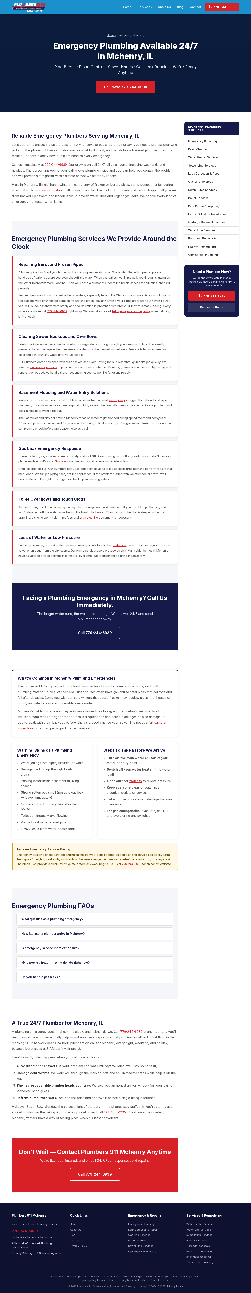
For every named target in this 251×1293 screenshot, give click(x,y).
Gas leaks (61, 461)
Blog (180, 7)
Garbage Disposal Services (207, 222)
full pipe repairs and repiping (131, 311)
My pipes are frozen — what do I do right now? (55, 962)
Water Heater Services (203, 157)
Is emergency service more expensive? (50, 948)
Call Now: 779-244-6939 (125, 87)
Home (127, 7)
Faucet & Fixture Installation (207, 214)
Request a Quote (211, 307)
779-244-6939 (223, 7)
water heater (51, 190)
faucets (135, 781)
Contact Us (77, 1240)
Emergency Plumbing (202, 141)
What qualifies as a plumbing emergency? (52, 919)
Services (144, 7)
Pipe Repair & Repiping (204, 206)
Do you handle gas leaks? (40, 977)
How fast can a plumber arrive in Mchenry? (53, 933)
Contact (195, 7)
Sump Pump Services (202, 189)
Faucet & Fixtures (197, 1240)
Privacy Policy (78, 1245)
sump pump (117, 400)
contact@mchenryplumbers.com (32, 1237)
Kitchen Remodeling (202, 246)
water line (119, 545)
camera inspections (43, 367)
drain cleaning (89, 517)
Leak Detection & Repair (204, 173)
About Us (164, 7)
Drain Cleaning (198, 149)
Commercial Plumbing (203, 254)
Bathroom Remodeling (203, 238)
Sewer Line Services (202, 165)
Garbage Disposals (198, 1245)
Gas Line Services (200, 181)
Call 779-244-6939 (95, 633)
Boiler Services (198, 198)
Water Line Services (202, 230)
